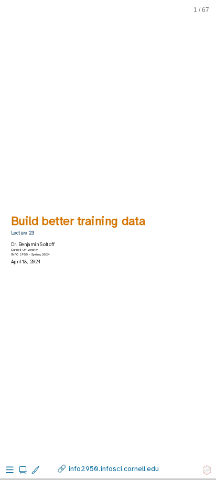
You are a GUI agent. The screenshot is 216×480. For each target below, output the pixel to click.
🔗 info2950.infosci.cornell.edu (108, 468)
